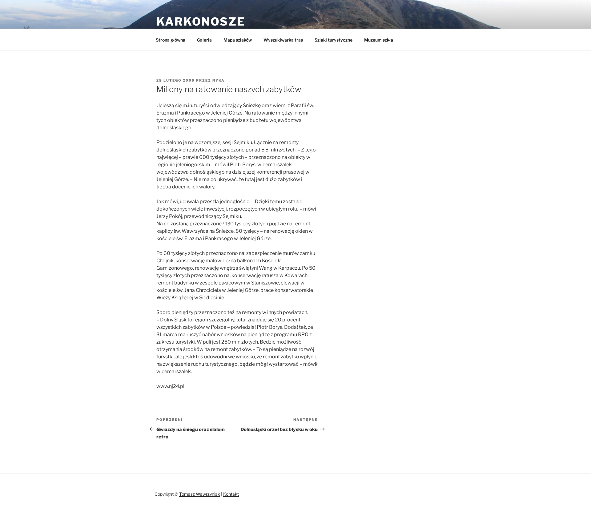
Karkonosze (200, 21)
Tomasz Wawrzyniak (199, 494)
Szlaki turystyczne (333, 39)
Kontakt (231, 494)
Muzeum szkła (378, 39)
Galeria (204, 39)
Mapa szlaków (237, 39)
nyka (218, 80)
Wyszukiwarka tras (283, 39)
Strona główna (170, 39)
